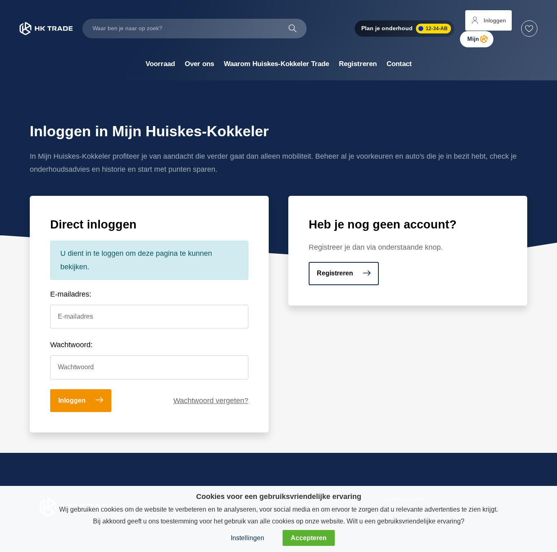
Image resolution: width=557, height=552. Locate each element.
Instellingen (247, 537)
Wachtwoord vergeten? (210, 401)
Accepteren (309, 537)
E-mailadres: (70, 294)
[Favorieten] (529, 28)
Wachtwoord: (71, 345)
